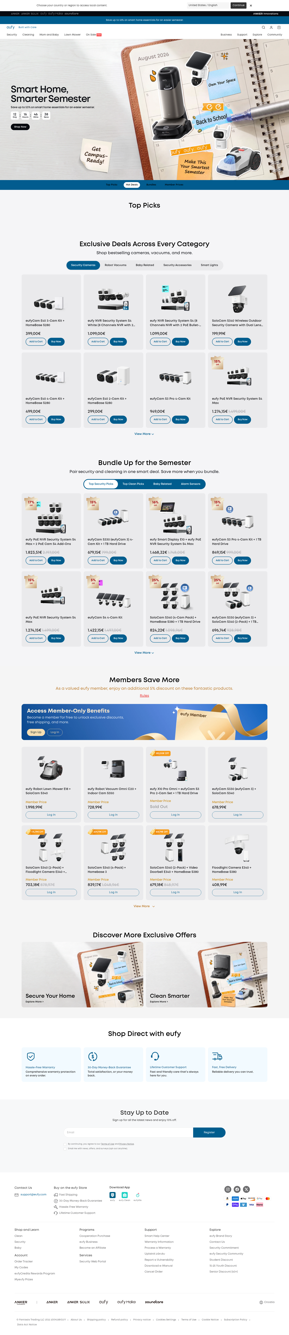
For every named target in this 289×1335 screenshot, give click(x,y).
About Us (76, 1320)
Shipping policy (96, 1320)
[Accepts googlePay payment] (259, 1198)
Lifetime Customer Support (77, 1213)
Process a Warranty (158, 1248)
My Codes (21, 1267)
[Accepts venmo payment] (243, 1204)
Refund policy (119, 1320)
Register (209, 1132)
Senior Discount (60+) (224, 1272)
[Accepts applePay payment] (243, 1198)
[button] (251, 5)
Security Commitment (224, 1248)
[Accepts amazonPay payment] (227, 1198)
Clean (18, 1236)
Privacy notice (142, 1320)
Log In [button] (55, 732)
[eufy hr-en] (12, 27)
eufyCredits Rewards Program (35, 1273)
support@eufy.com (33, 1194)
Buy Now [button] (56, 342)
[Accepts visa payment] (251, 1204)
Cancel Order (154, 1272)
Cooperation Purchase (94, 1236)
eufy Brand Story (221, 1236)
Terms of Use (107, 1144)
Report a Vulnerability (159, 1260)
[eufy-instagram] (227, 1189)
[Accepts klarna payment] (259, 1204)
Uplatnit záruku (155, 1254)
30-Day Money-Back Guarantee (80, 1201)
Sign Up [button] (36, 732)
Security (20, 1242)
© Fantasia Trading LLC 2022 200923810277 (41, 1320)
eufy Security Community (226, 1254)
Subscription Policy (235, 1320)
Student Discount (221, 1260)
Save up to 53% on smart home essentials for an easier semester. (144, 20)
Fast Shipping (68, 1195)
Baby (18, 1248)
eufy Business (88, 1242)
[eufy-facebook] (237, 1189)
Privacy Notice (126, 1144)
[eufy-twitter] (246, 1189)
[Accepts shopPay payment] (235, 1204)
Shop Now (20, 127)
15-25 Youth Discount (223, 1266)
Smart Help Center (157, 1236)
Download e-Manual (159, 1266)
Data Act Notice (27, 1325)
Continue (238, 5)
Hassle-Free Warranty (73, 1207)
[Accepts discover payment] (251, 1198)
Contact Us (217, 1242)
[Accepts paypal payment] (227, 1204)
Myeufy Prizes (24, 1279)
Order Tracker (24, 1261)
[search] (263, 27)
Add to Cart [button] (36, 342)
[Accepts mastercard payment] (267, 1198)
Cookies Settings (166, 1320)
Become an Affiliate (92, 1248)
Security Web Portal (92, 1261)
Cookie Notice (210, 1320)
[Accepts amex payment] (235, 1198)
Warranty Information (159, 1242)
